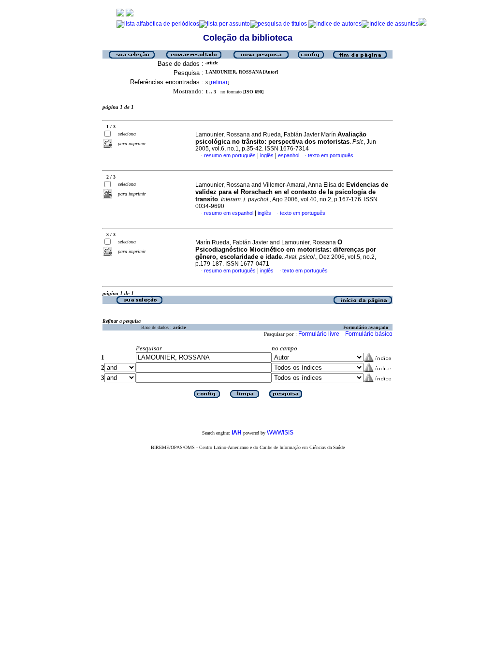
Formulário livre (318, 333)
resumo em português (230, 155)
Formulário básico (369, 333)
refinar (219, 82)
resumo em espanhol (228, 213)
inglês (267, 155)
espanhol (288, 155)
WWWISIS (280, 432)
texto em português (330, 155)
